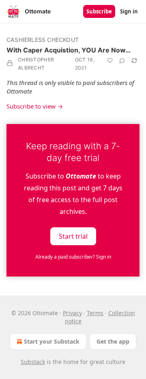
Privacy (72, 313)
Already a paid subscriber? (73, 256)
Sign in (129, 11)
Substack (33, 362)
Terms (95, 313)
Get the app (113, 341)
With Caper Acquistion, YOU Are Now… (68, 50)
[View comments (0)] (122, 60)
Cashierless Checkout (42, 39)
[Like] (110, 60)
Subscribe (99, 11)
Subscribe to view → (34, 106)
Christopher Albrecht (36, 64)
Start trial (73, 236)
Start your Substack (51, 341)
